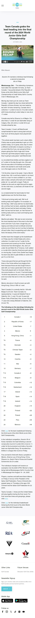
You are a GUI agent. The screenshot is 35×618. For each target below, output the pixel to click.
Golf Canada (5, 572)
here (6, 431)
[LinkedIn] (19, 612)
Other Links (5, 567)
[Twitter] (11, 612)
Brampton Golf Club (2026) (26, 572)
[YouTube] (23, 612)
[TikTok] (15, 612)
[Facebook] (2, 612)
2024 (17, 22)
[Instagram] (7, 612)
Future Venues (23, 567)
